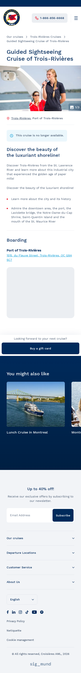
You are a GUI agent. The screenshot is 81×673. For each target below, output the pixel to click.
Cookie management (20, 640)
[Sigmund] (40, 664)
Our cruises (15, 36)
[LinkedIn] (13, 611)
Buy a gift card (40, 348)
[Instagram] (20, 611)
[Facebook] (7, 611)
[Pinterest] (41, 611)
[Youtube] (34, 611)
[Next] (74, 88)
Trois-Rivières (21, 118)
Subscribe (63, 515)
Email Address (20, 515)
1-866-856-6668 (52, 18)
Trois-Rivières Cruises (45, 36)
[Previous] (7, 88)
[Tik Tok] (27, 611)
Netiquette (14, 630)
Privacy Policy (16, 621)
